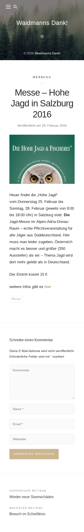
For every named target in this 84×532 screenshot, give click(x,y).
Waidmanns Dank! (42, 22)
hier (47, 287)
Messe (16, 299)
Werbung (42, 77)
